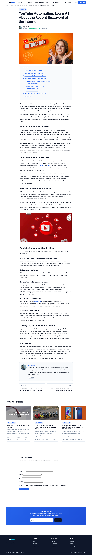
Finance (53, 541)
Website (21, 481)
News (47, 2)
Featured (53, 546)
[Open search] (76, 2)
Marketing (72, 546)
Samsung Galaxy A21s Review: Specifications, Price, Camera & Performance (72, 427)
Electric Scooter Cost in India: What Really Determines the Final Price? (45, 427)
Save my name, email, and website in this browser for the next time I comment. (43, 485)
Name (20, 474)
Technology (56, 2)
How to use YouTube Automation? (35, 76)
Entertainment (39, 2)
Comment (22, 471)
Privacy (84, 552)
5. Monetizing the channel (32, 91)
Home (7, 5)
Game (71, 543)
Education (29, 2)
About (71, 552)
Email (20, 478)
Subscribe (82, 2)
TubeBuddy (40, 165)
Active (10, 2)
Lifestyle (35, 543)
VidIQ (48, 165)
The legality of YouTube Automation (36, 93)
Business (20, 2)
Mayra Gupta (65, 439)
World (64, 2)
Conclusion (28, 96)
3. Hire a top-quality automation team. (35, 86)
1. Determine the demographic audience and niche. (38, 81)
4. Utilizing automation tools (32, 88)
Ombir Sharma (9, 438)
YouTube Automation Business (34, 73)
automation (37, 301)
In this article (26, 67)
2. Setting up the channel (32, 83)
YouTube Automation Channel (33, 70)
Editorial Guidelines (77, 552)
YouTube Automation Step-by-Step (35, 78)
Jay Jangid (26, 26)
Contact (70, 2)
